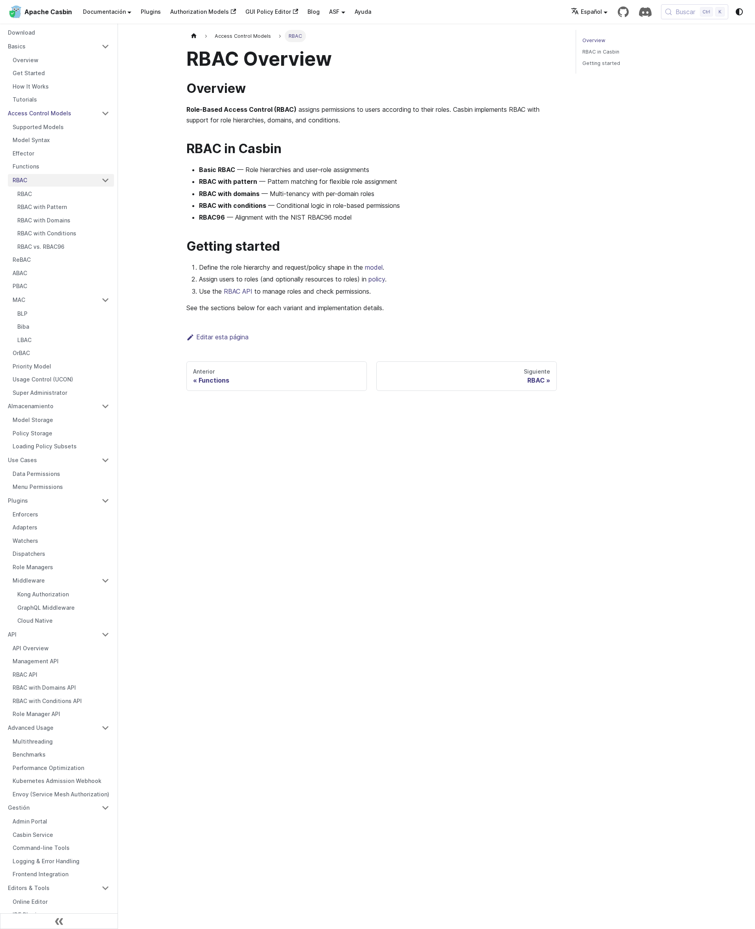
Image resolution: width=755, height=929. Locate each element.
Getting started (601, 63)
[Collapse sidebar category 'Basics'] (105, 46)
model (374, 267)
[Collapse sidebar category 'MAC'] (105, 300)
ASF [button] (334, 11)
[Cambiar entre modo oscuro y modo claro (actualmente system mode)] (739, 12)
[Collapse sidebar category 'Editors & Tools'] (105, 888)
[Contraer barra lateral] (59, 921)
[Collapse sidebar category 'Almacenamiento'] (105, 406)
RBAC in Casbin (600, 52)
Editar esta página (222, 337)
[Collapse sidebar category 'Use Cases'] (105, 460)
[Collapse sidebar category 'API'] (105, 634)
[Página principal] (193, 36)
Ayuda (363, 11)
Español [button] (591, 11)
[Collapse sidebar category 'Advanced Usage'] (105, 728)
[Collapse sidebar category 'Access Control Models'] (105, 113)
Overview (593, 40)
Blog (314, 11)
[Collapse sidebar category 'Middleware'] (105, 580)
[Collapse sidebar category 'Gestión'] (105, 807)
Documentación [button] (104, 11)
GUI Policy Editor (268, 11)
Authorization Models (199, 11)
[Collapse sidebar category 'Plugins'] (105, 500)
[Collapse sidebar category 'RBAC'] (105, 180)
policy (376, 279)
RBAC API (238, 291)
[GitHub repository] (623, 12)
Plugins (151, 11)
